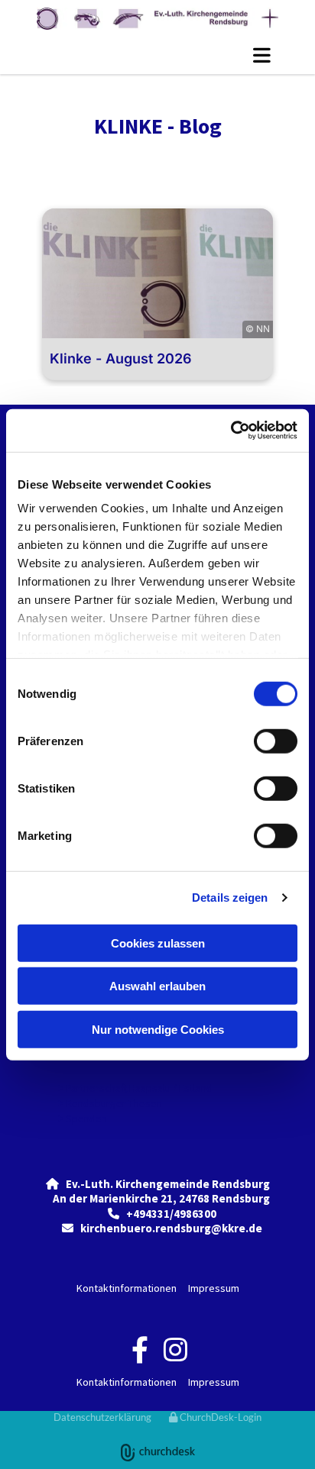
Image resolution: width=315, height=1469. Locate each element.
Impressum (213, 1288)
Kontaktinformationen (126, 1288)
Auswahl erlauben (157, 986)
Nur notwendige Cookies (158, 1028)
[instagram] (175, 1349)
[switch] (275, 740)
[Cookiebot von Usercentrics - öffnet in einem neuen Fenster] (230, 431)
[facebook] (139, 1349)
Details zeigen (230, 897)
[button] (157, 55)
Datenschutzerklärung (102, 1417)
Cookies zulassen (158, 942)
